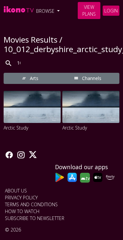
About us (16, 191)
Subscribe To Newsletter (34, 218)
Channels (91, 78)
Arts (33, 78)
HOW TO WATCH (22, 211)
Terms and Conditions (31, 204)
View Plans (89, 10)
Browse (46, 11)
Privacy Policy (21, 197)
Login (111, 11)
